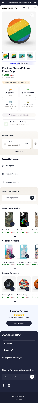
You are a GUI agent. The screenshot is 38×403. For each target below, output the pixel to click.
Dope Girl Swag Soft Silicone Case (8, 262)
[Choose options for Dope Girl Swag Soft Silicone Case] (12, 256)
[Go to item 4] (30, 56)
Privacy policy (19, 399)
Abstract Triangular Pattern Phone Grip (23, 295)
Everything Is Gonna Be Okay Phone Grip (8, 295)
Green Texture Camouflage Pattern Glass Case (8, 230)
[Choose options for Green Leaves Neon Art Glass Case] (27, 224)
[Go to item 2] (13, 56)
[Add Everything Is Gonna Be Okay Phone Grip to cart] (12, 289)
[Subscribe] (32, 377)
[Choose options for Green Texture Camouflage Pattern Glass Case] (12, 224)
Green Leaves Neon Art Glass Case (23, 230)
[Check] (32, 198)
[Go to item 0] (5, 56)
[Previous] (3, 2)
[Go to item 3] (22, 56)
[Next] (35, 2)
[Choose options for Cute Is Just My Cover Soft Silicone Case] (27, 256)
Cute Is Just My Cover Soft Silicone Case (24, 262)
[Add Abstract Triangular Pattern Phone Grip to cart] (27, 289)
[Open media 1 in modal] (32, 15)
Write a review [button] (19, 323)
